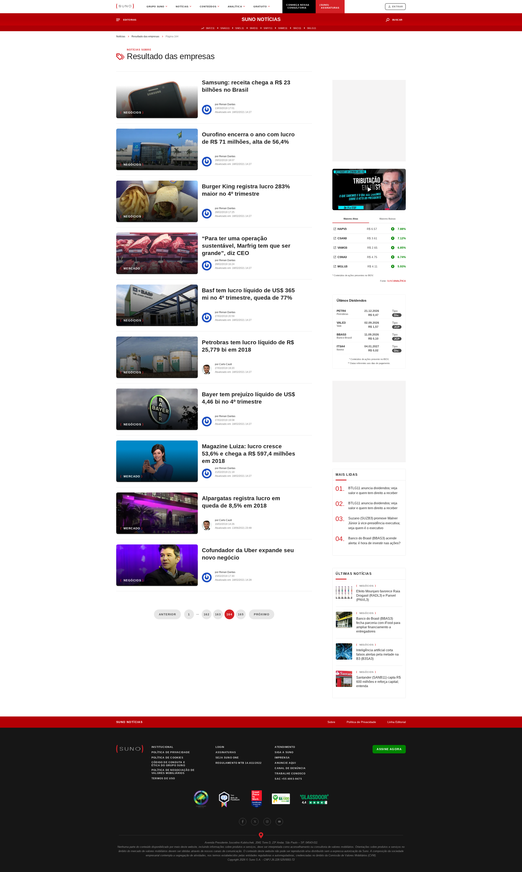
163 (218, 614)
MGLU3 (342, 266)
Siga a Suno (284, 752)
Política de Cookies (167, 757)
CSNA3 (342, 257)
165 (241, 614)
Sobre (331, 722)
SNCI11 (297, 28)
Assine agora (389, 749)
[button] (128, 20)
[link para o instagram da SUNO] (267, 821)
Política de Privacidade (361, 722)
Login (220, 747)
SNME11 (282, 28)
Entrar (397, 6)
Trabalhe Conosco (290, 773)
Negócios (132, 112)
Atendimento (285, 747)
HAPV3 (342, 229)
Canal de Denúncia (290, 768)
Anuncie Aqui (285, 763)
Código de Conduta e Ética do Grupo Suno (168, 764)
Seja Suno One (227, 757)
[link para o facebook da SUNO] (242, 821)
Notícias (120, 36)
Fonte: (393, 281)
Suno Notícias (129, 722)
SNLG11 (311, 28)
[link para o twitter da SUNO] (255, 821)
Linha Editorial (396, 722)
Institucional (163, 747)
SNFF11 (268, 28)
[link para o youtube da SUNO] (279, 821)
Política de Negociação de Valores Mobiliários (173, 772)
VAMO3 (342, 247)
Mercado (132, 268)
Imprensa (282, 757)
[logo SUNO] (125, 6)
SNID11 (254, 28)
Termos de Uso (163, 778)
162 (206, 614)
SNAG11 (225, 28)
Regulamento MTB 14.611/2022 (239, 763)
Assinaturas (226, 752)
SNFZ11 (210, 28)
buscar (397, 20)
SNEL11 (239, 28)
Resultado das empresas (145, 36)
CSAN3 (342, 238)
